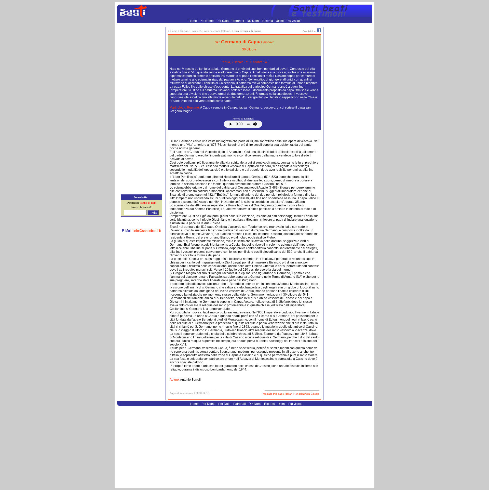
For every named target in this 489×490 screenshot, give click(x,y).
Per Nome (207, 21)
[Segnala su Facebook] (319, 31)
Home (193, 21)
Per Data (222, 21)
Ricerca (268, 21)
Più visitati (294, 21)
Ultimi (280, 21)
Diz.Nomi (253, 21)
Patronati (238, 21)
